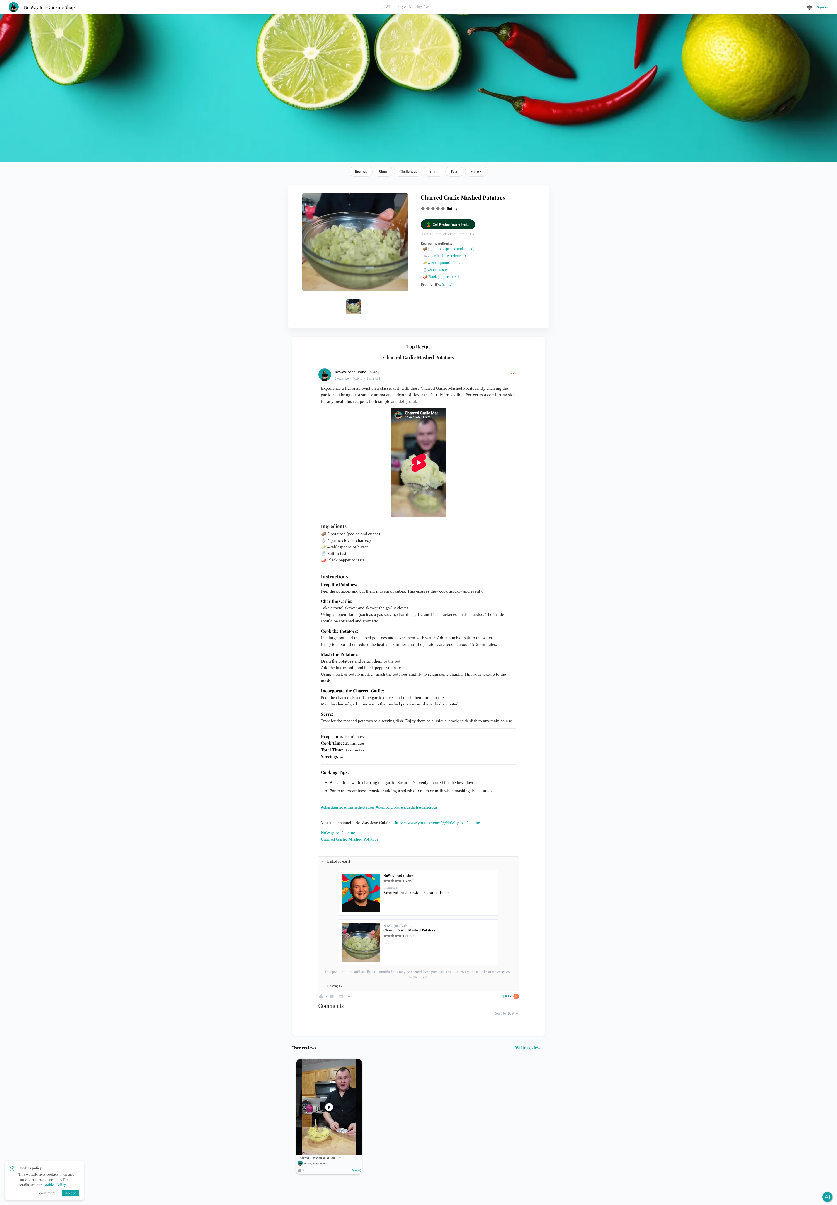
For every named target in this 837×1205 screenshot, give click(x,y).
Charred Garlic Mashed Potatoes (409, 930)
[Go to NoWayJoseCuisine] (361, 893)
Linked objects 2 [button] (338, 861)
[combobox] (442, 6)
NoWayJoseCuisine (398, 875)
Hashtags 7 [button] (334, 986)
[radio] (423, 208)
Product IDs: (436, 284)
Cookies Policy (54, 1184)
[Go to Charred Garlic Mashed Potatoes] (361, 942)
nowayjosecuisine (316, 1163)
